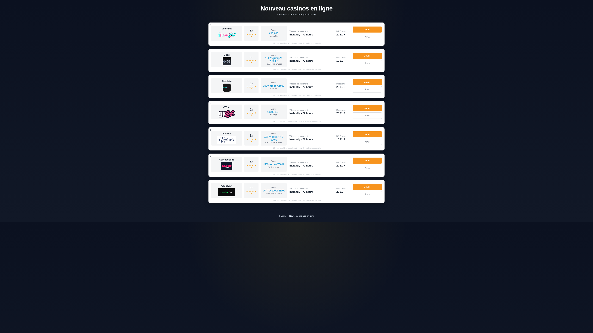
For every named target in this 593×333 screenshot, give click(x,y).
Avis (367, 37)
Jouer (367, 29)
